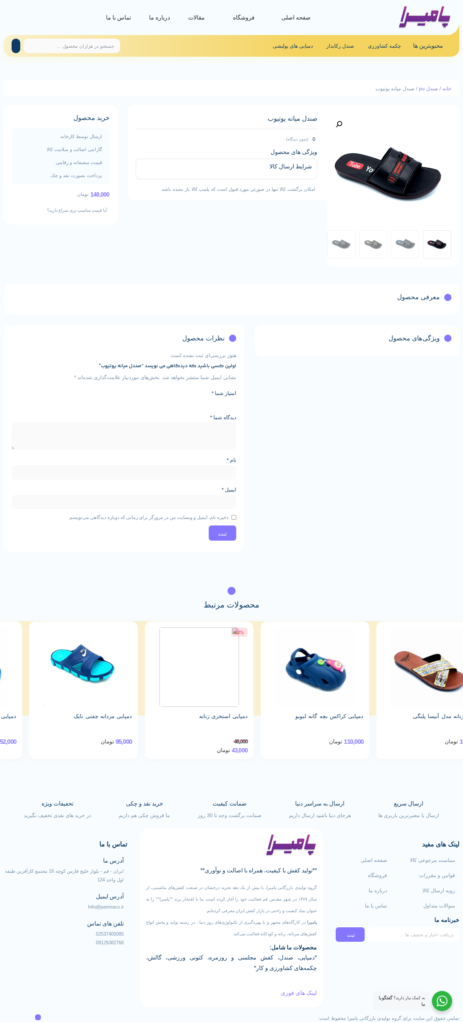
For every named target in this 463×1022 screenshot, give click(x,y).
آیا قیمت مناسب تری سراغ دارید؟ (77, 210)
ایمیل (229, 489)
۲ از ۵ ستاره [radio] (221, 402)
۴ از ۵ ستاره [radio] (201, 402)
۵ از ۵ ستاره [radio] (191, 402)
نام (231, 460)
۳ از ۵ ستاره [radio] (211, 402)
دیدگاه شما (223, 417)
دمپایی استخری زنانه (313, 716)
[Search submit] (16, 46)
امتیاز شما (224, 393)
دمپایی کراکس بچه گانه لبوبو (420, 716)
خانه (446, 88)
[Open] (14, 17)
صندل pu (428, 88)
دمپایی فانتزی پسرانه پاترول (73, 716)
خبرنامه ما (446, 920)
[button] (338, 124)
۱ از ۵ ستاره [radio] (232, 402)
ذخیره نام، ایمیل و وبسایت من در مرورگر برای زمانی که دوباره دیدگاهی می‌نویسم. (148, 517)
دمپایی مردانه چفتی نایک (193, 716)
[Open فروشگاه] (226, 18)
